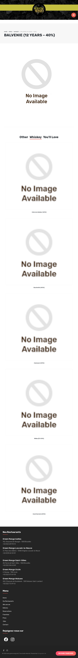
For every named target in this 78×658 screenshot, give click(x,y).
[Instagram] (12, 639)
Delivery (5, 608)
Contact (5, 625)
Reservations (7, 611)
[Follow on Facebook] (3, 650)
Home (5, 31)
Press (4, 618)
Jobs (4, 621)
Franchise (6, 614)
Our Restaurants (8, 601)
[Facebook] (6, 639)
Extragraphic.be (41, 653)
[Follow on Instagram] (7, 650)
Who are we (6, 604)
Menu (10, 31)
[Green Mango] (39, 9)
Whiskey (16, 31)
